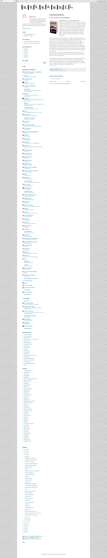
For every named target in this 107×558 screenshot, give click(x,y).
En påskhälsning (27, 168)
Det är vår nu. (26, 151)
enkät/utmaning (27, 402)
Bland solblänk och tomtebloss (31, 278)
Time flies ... (26, 158)
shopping (26, 433)
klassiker (25, 414)
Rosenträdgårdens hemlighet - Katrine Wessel (33, 112)
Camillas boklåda (28, 245)
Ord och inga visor (28, 280)
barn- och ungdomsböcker (29, 378)
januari (26, 520)
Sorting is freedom (27, 139)
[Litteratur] (39, 536)
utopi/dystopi (26, 441)
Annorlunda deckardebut (29, 199)
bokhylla (25, 391)
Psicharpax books (28, 292)
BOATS (25, 386)
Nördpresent (27, 509)
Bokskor (26, 469)
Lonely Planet (27, 350)
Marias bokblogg (28, 268)
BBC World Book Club (28, 320)
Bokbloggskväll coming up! (30, 483)
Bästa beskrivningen (29, 494)
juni (26, 452)
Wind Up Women (27, 157)
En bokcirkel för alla (28, 107)
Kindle (25, 412)
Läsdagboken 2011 (28, 191)
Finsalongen (27, 201)
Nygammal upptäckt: (28, 236)
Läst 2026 (26, 87)
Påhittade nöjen (27, 163)
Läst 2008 (26, 50)
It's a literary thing (28, 285)
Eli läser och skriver (28, 205)
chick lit (25, 396)
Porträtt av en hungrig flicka (29, 83)
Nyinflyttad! (26, 226)
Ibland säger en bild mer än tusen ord (33, 513)
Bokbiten (26, 208)
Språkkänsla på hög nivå (29, 209)
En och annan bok (28, 181)
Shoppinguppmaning (29, 502)
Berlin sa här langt (29, 498)
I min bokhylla (27, 289)
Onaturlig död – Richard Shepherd (30, 115)
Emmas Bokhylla (28, 150)
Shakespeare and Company (30, 355)
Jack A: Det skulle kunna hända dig (31, 256)
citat (24, 398)
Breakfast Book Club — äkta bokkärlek (33, 72)
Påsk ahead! (27, 481)
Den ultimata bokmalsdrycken (31, 463)
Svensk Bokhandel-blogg (29, 358)
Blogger (63, 554)
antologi (25, 377)
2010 (25, 523)
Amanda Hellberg (27, 334)
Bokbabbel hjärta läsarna (30, 491)
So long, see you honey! (28, 232)
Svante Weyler (27, 357)
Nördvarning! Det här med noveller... (31, 253)
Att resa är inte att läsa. (28, 178)
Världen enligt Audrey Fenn (30, 194)
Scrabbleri (27, 500)
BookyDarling (27, 294)
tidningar (25, 439)
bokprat (25, 393)
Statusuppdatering (27, 243)
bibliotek (25, 382)
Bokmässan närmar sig (28, 262)
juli (26, 450)
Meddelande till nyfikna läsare (31, 487)
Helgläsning (26, 161)
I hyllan (25, 174)
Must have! (27, 503)
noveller (25, 425)
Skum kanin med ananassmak (30, 223)
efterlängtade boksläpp (29, 401)
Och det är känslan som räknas (30, 239)
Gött (26, 489)
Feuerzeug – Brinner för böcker (31, 170)
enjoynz (55, 554)
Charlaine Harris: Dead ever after (30, 213)
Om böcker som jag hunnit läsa (31, 238)
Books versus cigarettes (29, 275)
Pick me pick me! (28, 492)
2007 (25, 528)
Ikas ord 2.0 (26, 235)
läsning (25, 418)
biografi (25, 383)
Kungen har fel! (27, 276)
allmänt (25, 375)
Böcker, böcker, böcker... (29, 118)
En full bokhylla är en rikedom (30, 241)
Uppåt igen (27, 505)
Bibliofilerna (27, 261)
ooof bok (26, 264)
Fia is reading (27, 184)
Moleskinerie (26, 353)
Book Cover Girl (27, 225)
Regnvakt (26, 122)
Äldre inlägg (82, 81)
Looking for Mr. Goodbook (30, 85)
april (26, 456)
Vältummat (26, 255)
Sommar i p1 (26, 249)
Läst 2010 (26, 53)
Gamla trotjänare (27, 189)
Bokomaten (26, 142)
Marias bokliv (27, 114)
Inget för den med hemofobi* (31, 459)
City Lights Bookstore (28, 344)
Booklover (26, 300)
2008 (25, 526)
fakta (25, 404)
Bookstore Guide (27, 342)
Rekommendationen (29, 472)
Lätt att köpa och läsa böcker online (31, 108)
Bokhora (26, 103)
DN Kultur (26, 349)
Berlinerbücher (28, 496)
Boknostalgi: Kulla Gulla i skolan (30, 76)
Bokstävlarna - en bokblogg (30, 167)
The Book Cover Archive (29, 360)
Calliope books (27, 198)
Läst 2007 (26, 49)
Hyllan (25, 111)
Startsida (68, 81)
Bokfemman (26, 390)
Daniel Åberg (26, 345)
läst (58, 70)
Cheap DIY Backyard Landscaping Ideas (32, 182)
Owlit (25, 259)
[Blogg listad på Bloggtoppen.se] (30, 536)
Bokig (25, 283)
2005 (25, 532)
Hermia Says (27, 121)
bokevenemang (27, 388)
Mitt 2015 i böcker (27, 175)
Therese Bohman (27, 361)
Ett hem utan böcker (28, 215)
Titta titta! (27, 476)
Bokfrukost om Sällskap (28, 73)
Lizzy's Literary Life (28, 311)
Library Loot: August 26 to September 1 (31, 304)
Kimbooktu (26, 322)
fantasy (25, 406)
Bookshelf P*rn (27, 341)
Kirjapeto (26, 212)
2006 (25, 530)
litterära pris (26, 415)
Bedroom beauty (28, 478)
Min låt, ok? (26, 202)
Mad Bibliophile (27, 319)
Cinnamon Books (28, 160)
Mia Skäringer (27, 352)
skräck (25, 434)
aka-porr (25, 374)
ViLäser (25, 365)
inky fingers (26, 229)
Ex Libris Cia (27, 248)
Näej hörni (26, 246)
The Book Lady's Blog (29, 306)
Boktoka (26, 93)
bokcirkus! (26, 222)
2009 (25, 525)
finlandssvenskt (27, 409)
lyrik (24, 417)
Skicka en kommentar (55, 78)
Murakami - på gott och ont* (31, 511)
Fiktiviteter (26, 98)
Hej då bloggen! (27, 220)
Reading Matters (28, 328)
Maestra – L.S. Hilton (28, 165)
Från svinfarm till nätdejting (30, 465)
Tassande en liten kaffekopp (30, 271)
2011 (25, 449)
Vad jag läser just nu (28, 154)
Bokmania (26, 135)
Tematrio (25, 438)
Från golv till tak (28, 480)
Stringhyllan (27, 177)
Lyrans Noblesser (28, 79)
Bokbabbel (33, 16)
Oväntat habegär (28, 467)
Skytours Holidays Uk (28, 185)
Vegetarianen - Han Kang (29, 119)
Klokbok (25, 272)
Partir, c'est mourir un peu (29, 192)
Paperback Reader (28, 326)
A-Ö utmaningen (27, 370)
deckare (25, 399)
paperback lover (27, 187)
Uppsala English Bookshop (29, 363)
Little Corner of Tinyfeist (29, 287)
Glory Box (26, 218)
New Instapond (27, 129)
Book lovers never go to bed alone (31, 339)
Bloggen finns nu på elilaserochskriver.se (32, 206)
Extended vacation (27, 216)
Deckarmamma (27, 347)
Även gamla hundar (28, 171)
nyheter (61, 70)
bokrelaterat (26, 394)
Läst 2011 (26, 55)
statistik (25, 436)
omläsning (26, 428)
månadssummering (28, 423)
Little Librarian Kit (27, 323)
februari (27, 519)
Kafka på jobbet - (28, 231)
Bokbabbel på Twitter (28, 35)
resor (25, 431)
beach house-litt (27, 380)
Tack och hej (26, 269)
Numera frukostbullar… (28, 265)
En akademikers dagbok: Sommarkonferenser (33, 126)
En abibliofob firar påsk (30, 474)
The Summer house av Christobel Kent (31, 143)
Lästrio (25, 422)
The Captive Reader (28, 303)
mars (26, 517)
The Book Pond (27, 128)
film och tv (55, 70)
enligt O (26, 75)
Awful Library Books (28, 336)
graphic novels (27, 410)
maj (26, 454)
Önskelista (26, 57)
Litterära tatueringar (29, 507)
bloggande (26, 385)
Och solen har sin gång (29, 124)
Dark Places (27, 145)
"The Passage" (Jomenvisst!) (31, 485)
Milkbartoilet (27, 89)
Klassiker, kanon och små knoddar (32, 470)
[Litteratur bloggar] (27, 537)
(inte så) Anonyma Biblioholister (31, 131)
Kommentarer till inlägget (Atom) (63, 83)
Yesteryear (26, 80)
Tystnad (26, 82)
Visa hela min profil (27, 28)
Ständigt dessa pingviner (30, 458)
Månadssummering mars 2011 (31, 515)
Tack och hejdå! (27, 136)
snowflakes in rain (28, 153)
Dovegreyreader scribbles (30, 315)
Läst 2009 (26, 52)
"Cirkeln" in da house (29, 461)
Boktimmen (26, 138)
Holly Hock (26, 252)
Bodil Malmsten (27, 337)
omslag (64, 70)
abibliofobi (26, 372)
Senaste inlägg (53, 81)
